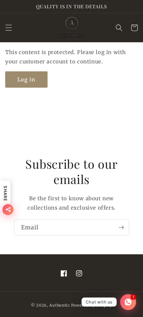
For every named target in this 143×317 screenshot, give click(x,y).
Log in (26, 79)
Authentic (59, 305)
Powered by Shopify (91, 305)
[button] (8, 27)
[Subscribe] (121, 227)
